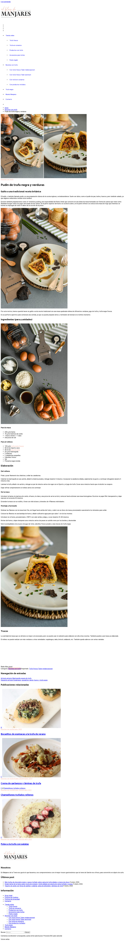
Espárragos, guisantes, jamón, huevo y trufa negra (24, 680)
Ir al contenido (6, 2)
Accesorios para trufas (17, 55)
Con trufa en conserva (17, 80)
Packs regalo (14, 60)
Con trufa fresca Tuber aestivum (20, 75)
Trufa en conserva (15, 45)
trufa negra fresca (17, 446)
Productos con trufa (16, 50)
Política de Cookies (11, 897)
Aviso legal (8, 895)
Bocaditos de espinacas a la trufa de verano (23, 734)
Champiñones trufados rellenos (17, 795)
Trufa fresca (14, 40)
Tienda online (10, 35)
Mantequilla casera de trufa (16, 678)
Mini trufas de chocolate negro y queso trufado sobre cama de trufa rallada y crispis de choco (37, 882)
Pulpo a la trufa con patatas (15, 844)
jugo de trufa (15, 450)
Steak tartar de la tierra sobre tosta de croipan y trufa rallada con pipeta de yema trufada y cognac (39, 884)
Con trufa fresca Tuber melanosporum (22, 70)
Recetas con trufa (12, 65)
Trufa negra (9, 89)
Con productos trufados (17, 84)
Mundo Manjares (11, 94)
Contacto (9, 99)
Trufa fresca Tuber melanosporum (41, 669)
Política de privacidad (12, 899)
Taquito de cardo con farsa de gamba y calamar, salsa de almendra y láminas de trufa (34, 886)
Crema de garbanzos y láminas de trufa (21, 783)
